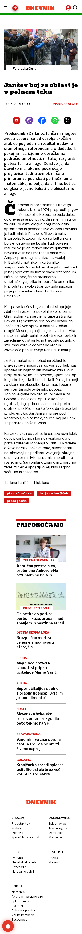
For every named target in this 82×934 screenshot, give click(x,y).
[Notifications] (8, 926)
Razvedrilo (19, 867)
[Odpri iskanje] (75, 7)
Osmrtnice (56, 832)
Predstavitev (21, 823)
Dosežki (17, 832)
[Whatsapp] (55, 120)
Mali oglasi (56, 837)
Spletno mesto (22, 901)
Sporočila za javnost (26, 837)
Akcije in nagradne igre (27, 896)
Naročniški (19, 892)
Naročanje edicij (23, 871)
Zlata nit (54, 862)
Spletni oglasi (58, 823)
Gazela (53, 858)
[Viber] (29, 120)
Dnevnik (17, 858)
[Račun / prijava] (69, 7)
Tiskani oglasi (58, 828)
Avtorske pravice (24, 910)
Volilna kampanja (23, 915)
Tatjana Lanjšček (54, 493)
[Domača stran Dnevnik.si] (40, 8)
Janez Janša (17, 501)
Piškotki (17, 906)
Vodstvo (18, 828)
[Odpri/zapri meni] (9, 8)
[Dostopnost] (15, 8)
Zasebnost (19, 919)
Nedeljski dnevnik (24, 862)
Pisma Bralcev (19, 493)
